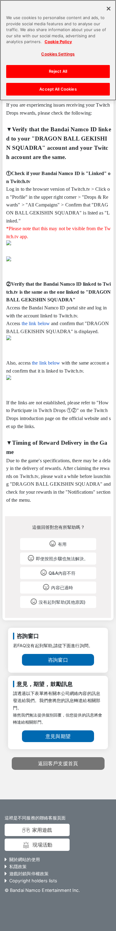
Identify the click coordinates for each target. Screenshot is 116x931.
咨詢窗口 (58, 660)
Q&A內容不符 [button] (62, 573)
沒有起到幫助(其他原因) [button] (62, 602)
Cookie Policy (58, 41)
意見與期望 (57, 736)
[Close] (108, 8)
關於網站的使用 (24, 859)
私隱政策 (18, 866)
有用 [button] (62, 544)
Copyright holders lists (33, 880)
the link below (36, 323)
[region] (58, 50)
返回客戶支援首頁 (58, 763)
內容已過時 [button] (62, 587)
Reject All (58, 71)
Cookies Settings (58, 53)
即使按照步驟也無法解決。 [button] (62, 558)
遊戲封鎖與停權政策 (29, 873)
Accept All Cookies (57, 89)
